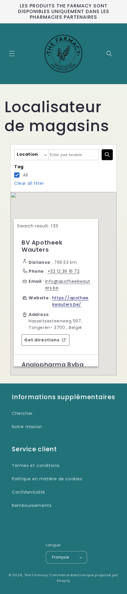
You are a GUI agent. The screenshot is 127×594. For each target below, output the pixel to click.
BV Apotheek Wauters (42, 246)
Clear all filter (29, 183)
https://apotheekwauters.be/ (70, 301)
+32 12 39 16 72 (64, 271)
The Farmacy (36, 575)
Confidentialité (28, 492)
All (25, 175)
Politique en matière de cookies (47, 479)
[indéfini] (107, 154)
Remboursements (31, 505)
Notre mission (27, 427)
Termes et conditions (36, 465)
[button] (11, 53)
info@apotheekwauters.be (67, 284)
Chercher (22, 413)
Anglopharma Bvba (53, 364)
